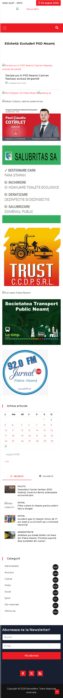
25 (13, 441)
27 (29, 441)
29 (45, 441)
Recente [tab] (18, 476)
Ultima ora (10, 611)
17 (6, 435)
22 (45, 435)
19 (22, 435)
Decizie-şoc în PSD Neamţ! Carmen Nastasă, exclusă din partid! (27, 77)
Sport (7, 598)
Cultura (8, 578)
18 (13, 435)
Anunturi (9, 572)
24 (6, 441)
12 (22, 430)
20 (29, 435)
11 (13, 430)
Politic (22, 486)
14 (37, 430)
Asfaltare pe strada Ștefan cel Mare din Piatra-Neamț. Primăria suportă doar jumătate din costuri (37, 538)
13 (29, 430)
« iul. (7, 461)
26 (22, 441)
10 (6, 430)
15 (45, 430)
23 (52, 435)
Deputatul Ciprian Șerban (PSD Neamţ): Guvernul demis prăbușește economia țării (37, 492)
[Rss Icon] (40, 673)
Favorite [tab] (47, 476)
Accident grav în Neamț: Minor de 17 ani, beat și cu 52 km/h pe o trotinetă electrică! (38, 522)
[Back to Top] (57, 691)
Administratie (25, 532)
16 (52, 430)
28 (37, 441)
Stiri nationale (12, 604)
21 (37, 435)
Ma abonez (32, 655)
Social (21, 502)
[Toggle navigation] (4, 28)
